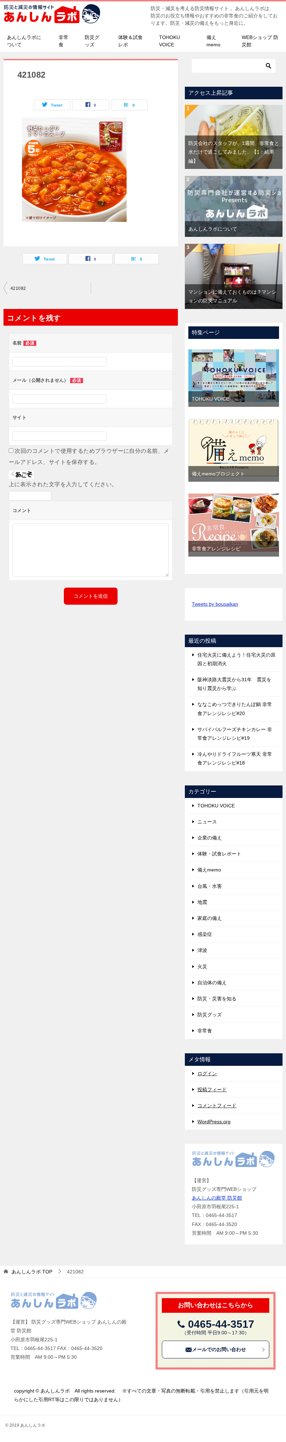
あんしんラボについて (24, 40)
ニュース (207, 821)
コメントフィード (216, 1105)
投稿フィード (212, 1089)
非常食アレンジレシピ (216, 548)
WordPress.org (214, 1121)
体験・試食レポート (219, 853)
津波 (202, 950)
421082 (18, 288)
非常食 (63, 40)
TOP (32, 1271)
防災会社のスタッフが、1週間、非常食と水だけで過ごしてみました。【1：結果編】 (233, 151)
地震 (202, 902)
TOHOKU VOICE (169, 40)
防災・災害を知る (216, 998)
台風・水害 (209, 886)
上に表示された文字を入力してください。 (63, 484)
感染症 (204, 934)
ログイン (207, 1073)
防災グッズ (92, 40)
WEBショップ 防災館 (260, 40)
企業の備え (209, 837)
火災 (202, 966)
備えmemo (213, 40)
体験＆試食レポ (130, 40)
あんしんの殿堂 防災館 (217, 1198)
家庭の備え (209, 918)
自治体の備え (212, 982)
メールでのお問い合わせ (219, 1349)
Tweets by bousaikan (215, 604)
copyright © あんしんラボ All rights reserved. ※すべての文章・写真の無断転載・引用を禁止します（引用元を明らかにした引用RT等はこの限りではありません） (141, 1395)
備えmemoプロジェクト (218, 473)
